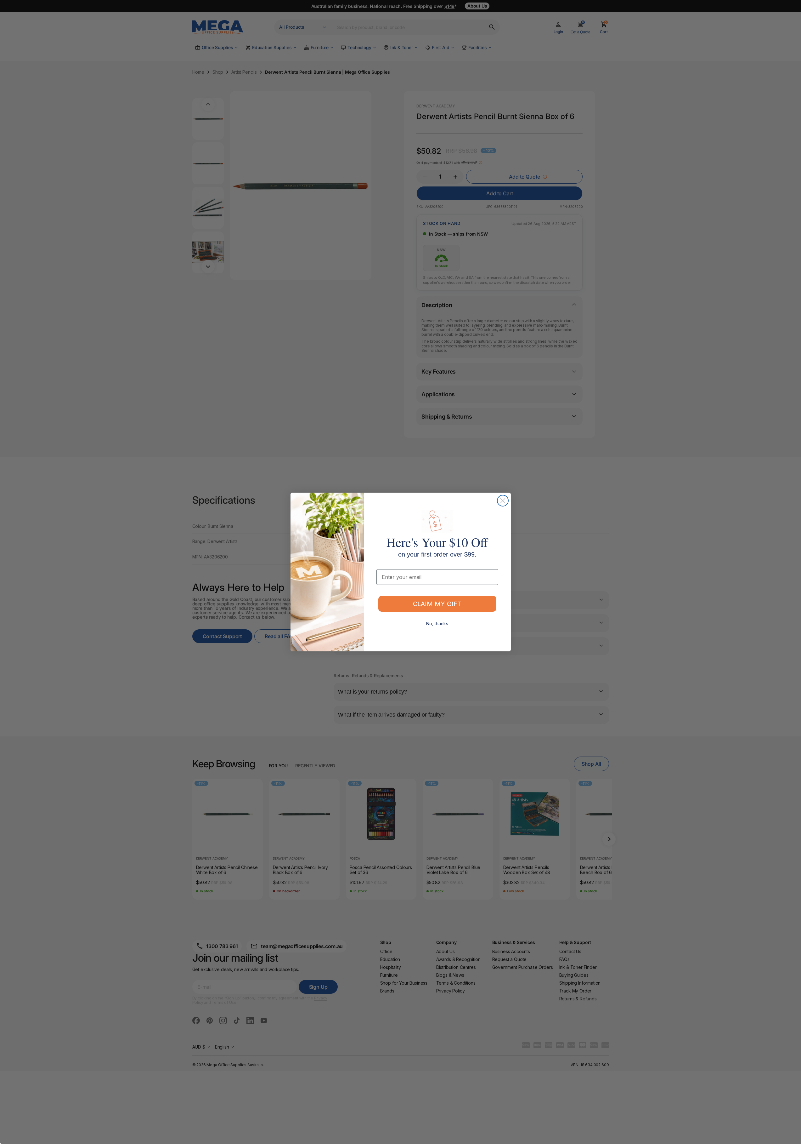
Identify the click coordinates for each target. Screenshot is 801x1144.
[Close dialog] (502, 500)
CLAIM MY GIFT (437, 604)
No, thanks (437, 623)
